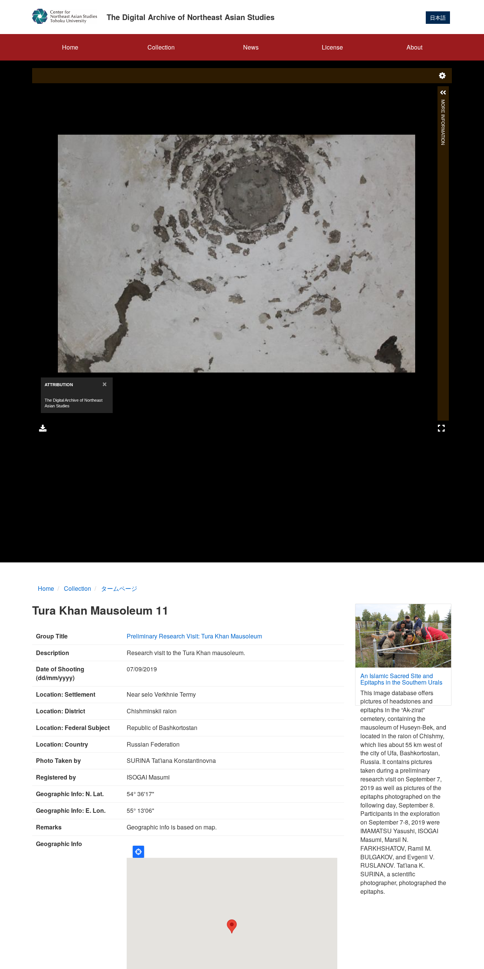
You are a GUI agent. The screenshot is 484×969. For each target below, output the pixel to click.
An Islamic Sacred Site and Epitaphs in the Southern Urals (401, 679)
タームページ (119, 588)
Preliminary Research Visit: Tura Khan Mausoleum (194, 636)
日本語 (438, 17)
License (332, 47)
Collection (161, 47)
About (414, 47)
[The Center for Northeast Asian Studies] (67, 16)
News (251, 47)
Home (70, 47)
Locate (138, 852)
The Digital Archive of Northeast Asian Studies (191, 16)
